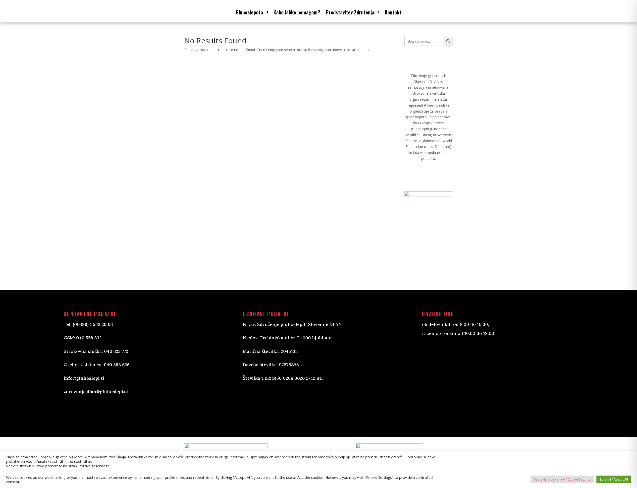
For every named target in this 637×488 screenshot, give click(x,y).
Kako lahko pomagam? (296, 12)
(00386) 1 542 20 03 (93, 324)
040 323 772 (116, 351)
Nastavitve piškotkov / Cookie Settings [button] (562, 479)
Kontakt (393, 12)
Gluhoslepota (249, 12)
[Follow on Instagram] (272, 406)
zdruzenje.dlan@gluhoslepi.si (96, 391)
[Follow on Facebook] (252, 406)
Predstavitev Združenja (350, 12)
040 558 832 (89, 338)
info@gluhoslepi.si (84, 378)
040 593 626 (116, 364)
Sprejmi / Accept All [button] (613, 479)
